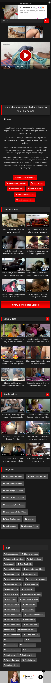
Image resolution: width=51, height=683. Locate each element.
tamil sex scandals (32, 650)
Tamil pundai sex (32, 635)
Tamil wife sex (30, 660)
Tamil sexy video (28, 655)
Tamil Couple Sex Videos (14, 498)
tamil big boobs (12, 589)
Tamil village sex (12, 660)
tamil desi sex (30, 604)
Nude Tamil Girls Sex (38, 476)
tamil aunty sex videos (13, 483)
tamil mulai (10, 630)
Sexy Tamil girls (26, 564)
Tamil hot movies (12, 619)
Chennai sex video (31, 554)
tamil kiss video (31, 625)
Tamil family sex (17, 189)
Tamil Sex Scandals (12, 519)
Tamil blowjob (38, 183)
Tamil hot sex (30, 619)
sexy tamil (10, 564)
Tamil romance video (14, 640)
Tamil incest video (13, 625)
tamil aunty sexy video (37, 579)
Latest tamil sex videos (14, 559)
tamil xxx (31, 519)
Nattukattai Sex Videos (13, 476)
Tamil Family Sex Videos (26, 178)
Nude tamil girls (35, 559)
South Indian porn (13, 569)
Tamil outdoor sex (13, 635)
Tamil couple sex (12, 604)
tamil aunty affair (12, 574)
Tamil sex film (11, 645)
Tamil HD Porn (35, 189)
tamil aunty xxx (32, 584)
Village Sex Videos (31, 526)
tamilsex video (10, 526)
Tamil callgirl (11, 599)
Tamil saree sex (34, 640)
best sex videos (12, 554)
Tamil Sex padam (12, 650)
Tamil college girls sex (30, 599)
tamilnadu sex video (26, 200)
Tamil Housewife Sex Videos (16, 512)
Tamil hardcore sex (13, 614)
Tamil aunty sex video (14, 579)
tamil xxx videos (12, 665)
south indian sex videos (17, 183)
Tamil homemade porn (26, 194)
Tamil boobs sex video (32, 594)
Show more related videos (25, 305)
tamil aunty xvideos (13, 584)
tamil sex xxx (11, 655)
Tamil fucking (29, 609)
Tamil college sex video (14, 490)
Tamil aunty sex (31, 574)
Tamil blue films (12, 594)
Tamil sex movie (29, 645)
